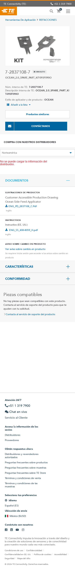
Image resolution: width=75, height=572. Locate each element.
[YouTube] (17, 529)
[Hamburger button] (68, 11)
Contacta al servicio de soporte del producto (30, 314)
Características (19, 267)
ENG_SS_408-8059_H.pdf (23, 230)
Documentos (16, 180)
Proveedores (12, 440)
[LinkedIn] (11, 529)
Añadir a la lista (19, 104)
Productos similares (37, 114)
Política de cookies (42, 554)
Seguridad (9, 558)
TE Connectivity (8, 11)
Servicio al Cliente (16, 417)
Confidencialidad (34, 550)
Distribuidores (12, 435)
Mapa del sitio (23, 558)
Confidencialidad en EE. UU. (18, 554)
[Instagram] (23, 529)
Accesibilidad (60, 554)
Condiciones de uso (14, 550)
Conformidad (17, 279)
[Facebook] (6, 529)
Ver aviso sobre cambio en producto (25, 249)
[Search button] (51, 10)
